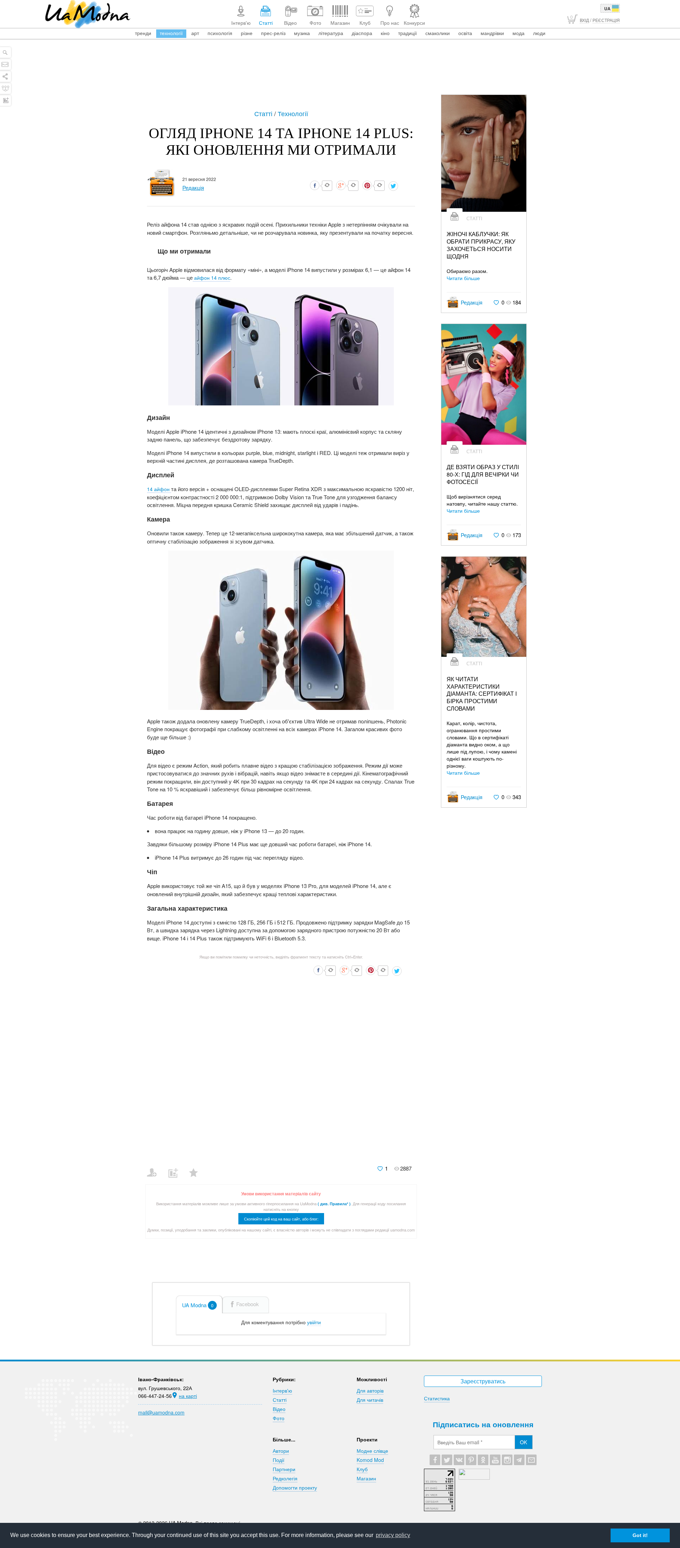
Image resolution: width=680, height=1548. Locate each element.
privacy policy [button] (393, 1535)
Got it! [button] (640, 1535)
